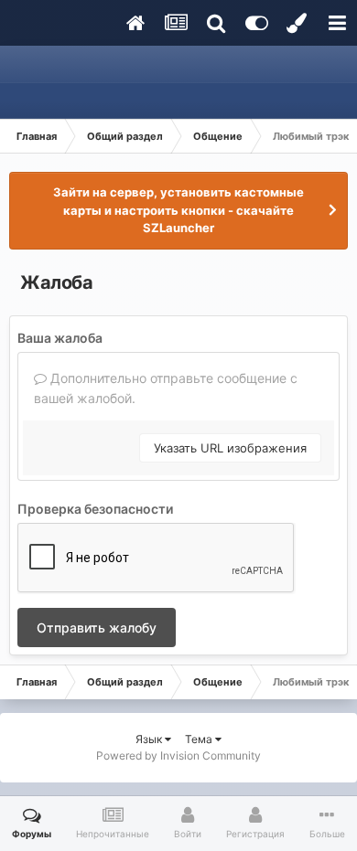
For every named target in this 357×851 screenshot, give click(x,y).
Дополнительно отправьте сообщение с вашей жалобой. (166, 388)
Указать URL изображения (230, 448)
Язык (150, 739)
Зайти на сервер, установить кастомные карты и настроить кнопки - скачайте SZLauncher (178, 210)
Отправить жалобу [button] (97, 627)
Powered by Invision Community (178, 755)
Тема (200, 739)
